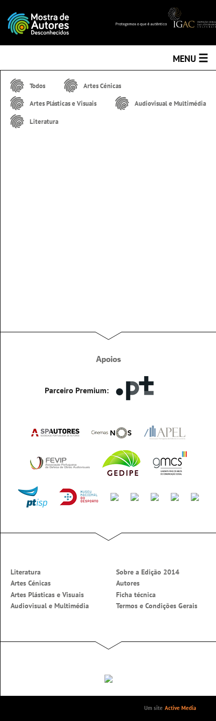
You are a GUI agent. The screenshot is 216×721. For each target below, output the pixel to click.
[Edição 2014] (54, 22)
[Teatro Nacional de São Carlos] (175, 495)
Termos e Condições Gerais (156, 605)
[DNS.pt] (135, 388)
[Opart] (195, 495)
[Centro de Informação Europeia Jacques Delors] (115, 495)
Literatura (26, 571)
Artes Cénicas (31, 583)
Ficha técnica (136, 594)
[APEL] (165, 432)
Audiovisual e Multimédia (50, 605)
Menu (190, 58)
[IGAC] (166, 17)
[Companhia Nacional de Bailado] (155, 495)
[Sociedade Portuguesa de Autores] (55, 431)
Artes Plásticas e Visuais (47, 594)
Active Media (180, 707)
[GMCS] (170, 463)
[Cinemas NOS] (111, 432)
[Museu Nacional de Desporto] (78, 497)
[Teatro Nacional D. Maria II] (135, 495)
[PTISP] (32, 497)
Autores (128, 583)
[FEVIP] (60, 463)
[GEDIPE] (121, 463)
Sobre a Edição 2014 (147, 571)
